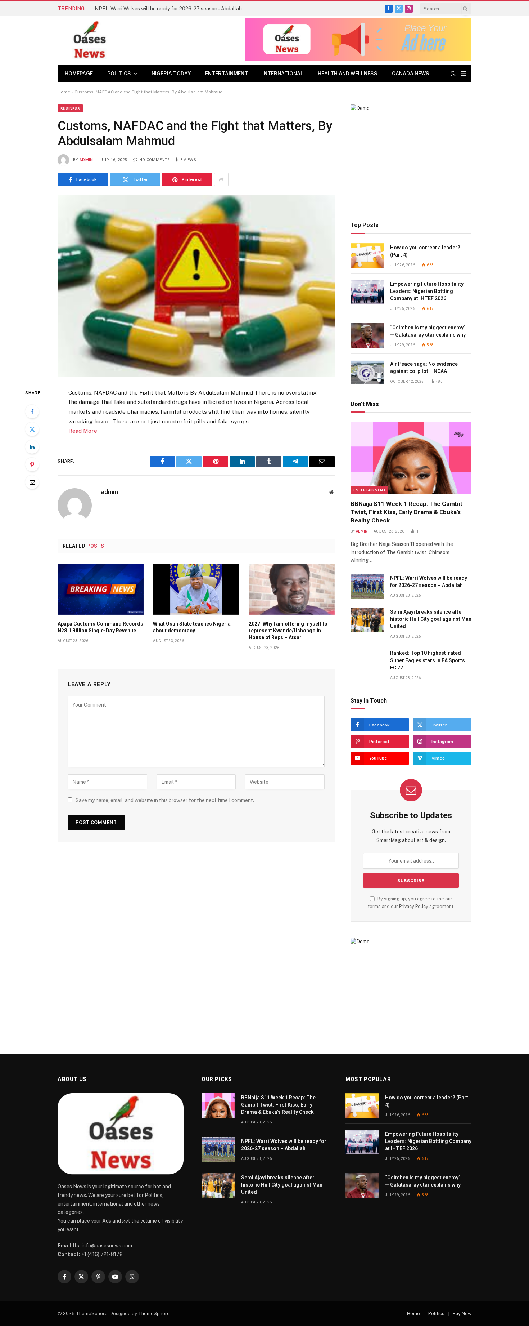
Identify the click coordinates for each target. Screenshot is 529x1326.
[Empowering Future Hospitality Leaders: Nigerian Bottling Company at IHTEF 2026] (367, 292)
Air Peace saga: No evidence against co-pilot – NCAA (424, 367)
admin (86, 159)
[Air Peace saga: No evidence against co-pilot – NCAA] (367, 372)
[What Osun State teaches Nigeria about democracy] (196, 589)
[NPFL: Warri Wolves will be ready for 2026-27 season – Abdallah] (367, 586)
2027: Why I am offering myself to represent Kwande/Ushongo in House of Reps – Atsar (288, 630)
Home (64, 91)
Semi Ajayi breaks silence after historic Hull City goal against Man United (430, 619)
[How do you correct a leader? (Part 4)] (367, 255)
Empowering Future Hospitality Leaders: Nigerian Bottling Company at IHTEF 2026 (427, 291)
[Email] (32, 482)
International (282, 73)
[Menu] (463, 74)
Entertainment (226, 73)
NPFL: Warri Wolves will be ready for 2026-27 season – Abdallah (168, 9)
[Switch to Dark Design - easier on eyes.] (453, 73)
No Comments (154, 159)
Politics (119, 73)
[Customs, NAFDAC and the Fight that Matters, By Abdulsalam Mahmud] (196, 285)
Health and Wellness (347, 73)
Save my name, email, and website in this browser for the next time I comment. (165, 800)
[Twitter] (32, 429)
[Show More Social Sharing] (221, 179)
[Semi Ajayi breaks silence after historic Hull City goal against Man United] (367, 620)
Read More (82, 430)
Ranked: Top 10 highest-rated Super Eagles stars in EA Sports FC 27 (427, 660)
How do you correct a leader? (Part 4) (425, 251)
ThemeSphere (154, 1313)
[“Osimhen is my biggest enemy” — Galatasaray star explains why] (367, 335)
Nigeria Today (171, 73)
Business (70, 108)
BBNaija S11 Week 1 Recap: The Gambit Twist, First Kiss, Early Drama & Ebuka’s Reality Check (406, 512)
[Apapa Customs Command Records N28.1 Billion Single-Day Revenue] (101, 589)
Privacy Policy (413, 906)
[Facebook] (32, 411)
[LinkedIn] (32, 447)
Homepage (79, 73)
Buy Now (462, 1313)
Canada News (410, 73)
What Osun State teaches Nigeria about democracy (192, 627)
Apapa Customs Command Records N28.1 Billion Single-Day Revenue (100, 627)
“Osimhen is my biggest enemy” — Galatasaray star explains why (428, 331)
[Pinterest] (32, 464)
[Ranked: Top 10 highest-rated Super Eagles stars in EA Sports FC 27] (367, 661)
